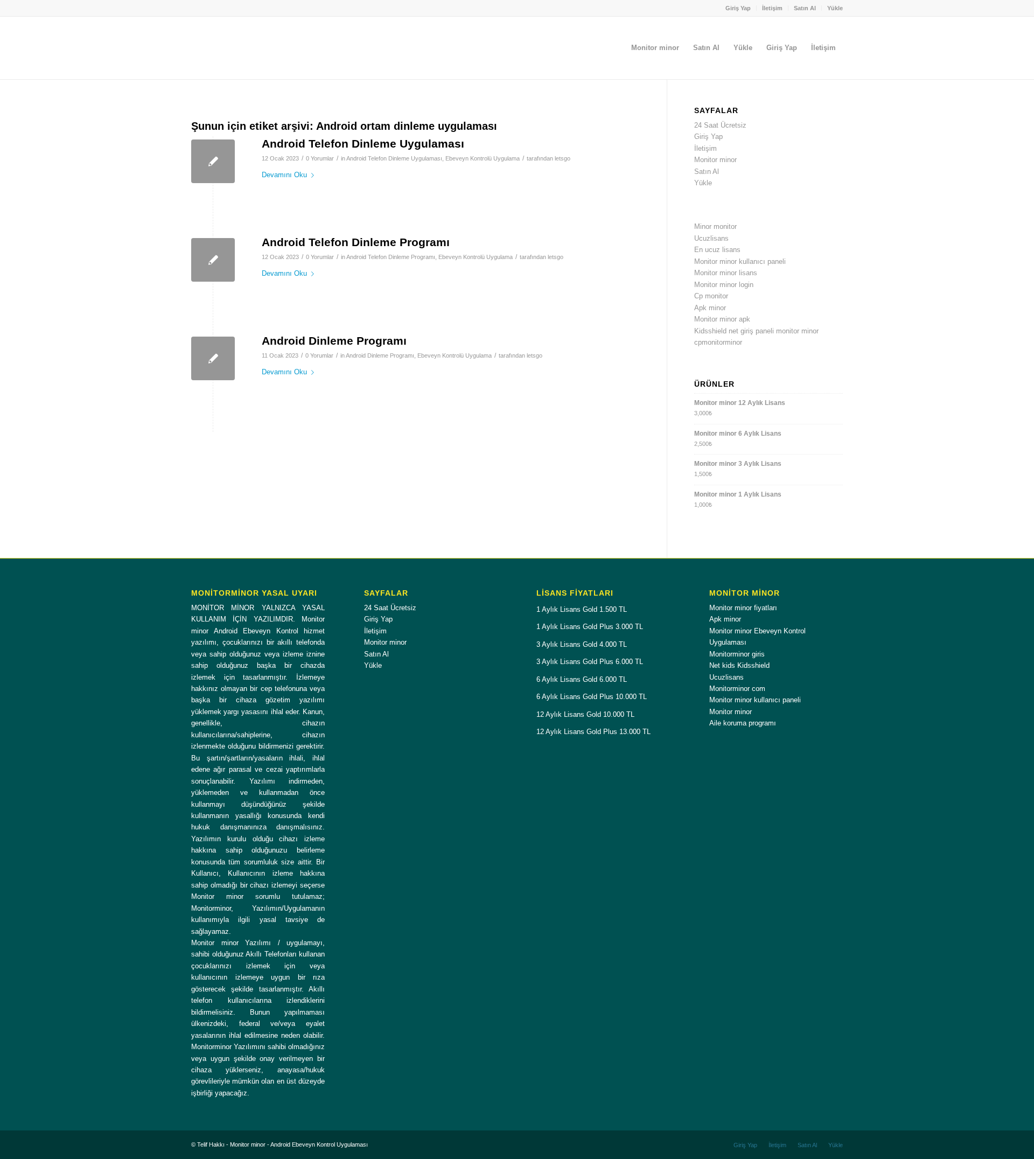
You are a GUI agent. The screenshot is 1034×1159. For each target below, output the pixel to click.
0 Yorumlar (320, 158)
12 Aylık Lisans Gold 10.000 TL (585, 714)
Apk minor (710, 308)
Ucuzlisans (711, 238)
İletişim (772, 8)
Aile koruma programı (742, 723)
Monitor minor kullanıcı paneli (740, 261)
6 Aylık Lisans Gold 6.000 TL (581, 679)
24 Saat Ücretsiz (720, 125)
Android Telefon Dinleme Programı (356, 242)
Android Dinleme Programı (334, 340)
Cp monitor (711, 296)
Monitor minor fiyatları (743, 608)
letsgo (562, 158)
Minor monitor (715, 226)
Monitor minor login (723, 285)
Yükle (835, 8)
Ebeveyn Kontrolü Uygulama (482, 158)
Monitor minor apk (722, 319)
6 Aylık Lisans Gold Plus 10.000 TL (591, 697)
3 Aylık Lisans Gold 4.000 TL (581, 644)
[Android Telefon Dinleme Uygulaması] (213, 161)
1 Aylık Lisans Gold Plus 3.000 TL (589, 627)
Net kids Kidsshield (739, 665)
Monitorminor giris (737, 654)
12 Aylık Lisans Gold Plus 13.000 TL (593, 732)
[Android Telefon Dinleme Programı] (213, 260)
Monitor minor (715, 160)
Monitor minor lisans (725, 273)
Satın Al (805, 8)
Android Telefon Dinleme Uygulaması (363, 143)
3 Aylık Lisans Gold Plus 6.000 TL (589, 662)
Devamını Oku (284, 175)
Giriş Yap (738, 8)
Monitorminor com (737, 689)
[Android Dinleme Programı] (213, 358)
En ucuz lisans (717, 250)
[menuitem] (738, 8)
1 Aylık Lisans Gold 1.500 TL (581, 609)
